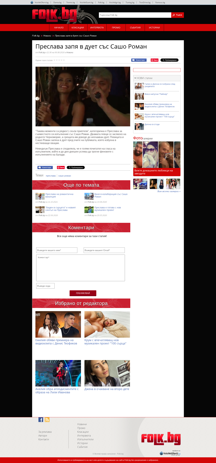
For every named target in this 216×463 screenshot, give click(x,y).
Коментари (140, 60)
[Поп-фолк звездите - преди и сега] (157, 184)
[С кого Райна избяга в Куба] (140, 184)
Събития (82, 447)
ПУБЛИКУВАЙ (83, 293)
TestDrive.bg (145, 2)
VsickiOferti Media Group (32, 2)
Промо (81, 428)
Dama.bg (57, 2)
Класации (83, 432)
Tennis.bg (70, 2)
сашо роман (64, 175)
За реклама (45, 432)
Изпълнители (85, 439)
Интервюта (84, 435)
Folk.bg (101, 2)
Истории (82, 443)
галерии (143, 138)
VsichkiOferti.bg (42, 2)
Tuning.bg (130, 2)
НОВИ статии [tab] (144, 78)
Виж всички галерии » (169, 191)
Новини (47, 35)
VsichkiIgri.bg (115, 2)
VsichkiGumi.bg (86, 2)
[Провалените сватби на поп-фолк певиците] (173, 184)
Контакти (43, 439)
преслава (51, 175)
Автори (42, 435)
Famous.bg (160, 2)
